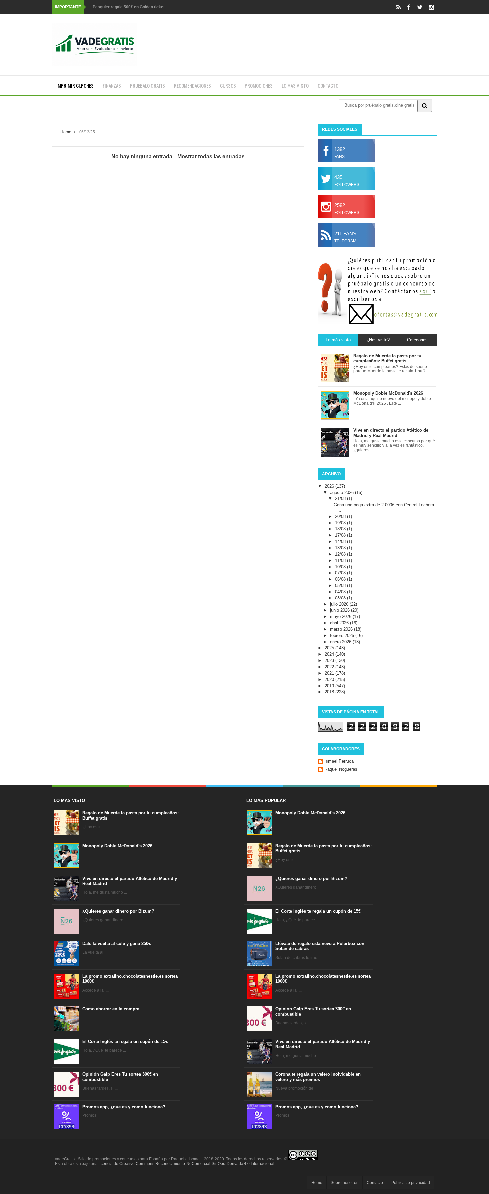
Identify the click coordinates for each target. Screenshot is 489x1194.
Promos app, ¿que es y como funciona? (123, 1106)
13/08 (341, 547)
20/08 (341, 516)
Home (65, 132)
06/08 (341, 579)
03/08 (341, 598)
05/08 (341, 585)
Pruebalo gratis (147, 85)
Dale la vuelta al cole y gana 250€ (116, 943)
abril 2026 (340, 622)
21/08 (341, 498)
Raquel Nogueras (340, 769)
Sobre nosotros (344, 1182)
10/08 (341, 566)
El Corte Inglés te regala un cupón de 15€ (125, 1041)
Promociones (259, 85)
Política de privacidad (410, 1182)
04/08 (341, 591)
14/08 (341, 541)
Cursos (228, 85)
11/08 (341, 560)
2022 (330, 666)
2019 (330, 685)
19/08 (341, 522)
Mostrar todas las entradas (210, 156)
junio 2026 (340, 610)
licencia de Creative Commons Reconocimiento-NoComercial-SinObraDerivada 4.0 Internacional (186, 1163)
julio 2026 (340, 604)
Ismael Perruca (339, 761)
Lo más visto (295, 85)
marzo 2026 (342, 629)
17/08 (341, 535)
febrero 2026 (342, 635)
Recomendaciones (192, 85)
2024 (330, 654)
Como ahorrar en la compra (110, 1008)
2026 (330, 486)
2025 (330, 647)
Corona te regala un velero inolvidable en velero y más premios (318, 1077)
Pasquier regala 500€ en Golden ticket (129, 7)
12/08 (341, 554)
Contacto (328, 85)
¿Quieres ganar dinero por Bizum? (118, 911)
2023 (330, 660)
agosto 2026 (342, 492)
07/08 (341, 572)
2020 (330, 679)
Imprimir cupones (75, 85)
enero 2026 (341, 641)
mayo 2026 (341, 616)
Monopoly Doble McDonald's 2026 (117, 845)
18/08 (341, 528)
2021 (330, 673)
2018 (330, 691)
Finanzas (112, 85)
